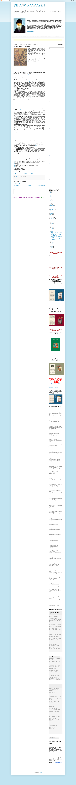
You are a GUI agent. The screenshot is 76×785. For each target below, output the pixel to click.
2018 (50, 201)
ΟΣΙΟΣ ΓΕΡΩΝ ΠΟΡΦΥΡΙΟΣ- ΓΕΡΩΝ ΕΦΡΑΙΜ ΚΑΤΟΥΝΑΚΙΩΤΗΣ (54, 702)
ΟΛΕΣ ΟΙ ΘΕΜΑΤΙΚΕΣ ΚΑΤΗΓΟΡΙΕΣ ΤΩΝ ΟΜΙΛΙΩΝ (54, 650)
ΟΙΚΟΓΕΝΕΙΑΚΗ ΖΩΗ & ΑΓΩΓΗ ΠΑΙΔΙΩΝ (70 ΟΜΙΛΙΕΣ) (54, 616)
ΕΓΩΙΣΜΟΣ (38, 177)
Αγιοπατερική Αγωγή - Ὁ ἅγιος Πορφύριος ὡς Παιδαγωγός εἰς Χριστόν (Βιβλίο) (54, 613)
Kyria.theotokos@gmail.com (23, 203)
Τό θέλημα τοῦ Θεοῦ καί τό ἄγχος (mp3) (54, 439)
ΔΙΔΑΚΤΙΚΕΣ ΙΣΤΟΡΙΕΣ (53, 725)
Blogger (41, 772)
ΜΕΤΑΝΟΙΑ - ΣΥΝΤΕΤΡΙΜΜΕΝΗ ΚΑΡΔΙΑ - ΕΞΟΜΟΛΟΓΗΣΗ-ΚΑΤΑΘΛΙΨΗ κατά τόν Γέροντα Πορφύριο (55, 590)
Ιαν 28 (52, 223)
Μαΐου (51, 214)
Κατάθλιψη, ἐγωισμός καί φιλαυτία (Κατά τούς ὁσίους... (56, 235)
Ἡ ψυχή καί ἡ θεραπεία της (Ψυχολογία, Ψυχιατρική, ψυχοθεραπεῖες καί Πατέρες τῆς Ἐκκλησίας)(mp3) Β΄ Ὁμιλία (54, 464)
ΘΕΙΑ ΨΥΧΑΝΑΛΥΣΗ (29, 5)
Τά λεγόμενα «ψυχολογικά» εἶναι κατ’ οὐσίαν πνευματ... (56, 237)
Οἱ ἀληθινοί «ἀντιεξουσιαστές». (53, 445)
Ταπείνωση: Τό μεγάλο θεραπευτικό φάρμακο (55, 534)
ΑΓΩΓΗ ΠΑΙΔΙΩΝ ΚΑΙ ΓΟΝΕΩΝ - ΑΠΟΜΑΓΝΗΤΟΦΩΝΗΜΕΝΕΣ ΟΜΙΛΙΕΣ (55, 723)
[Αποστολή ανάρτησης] (19, 176)
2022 (50, 196)
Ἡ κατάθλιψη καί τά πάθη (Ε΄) (54, 545)
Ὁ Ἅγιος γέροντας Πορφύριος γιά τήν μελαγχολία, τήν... (56, 233)
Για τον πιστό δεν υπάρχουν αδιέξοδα (54, 421)
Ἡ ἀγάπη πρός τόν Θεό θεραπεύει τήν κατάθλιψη (55, 557)
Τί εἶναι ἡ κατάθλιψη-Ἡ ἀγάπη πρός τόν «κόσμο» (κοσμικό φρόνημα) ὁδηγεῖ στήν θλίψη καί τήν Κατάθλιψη (55, 500)
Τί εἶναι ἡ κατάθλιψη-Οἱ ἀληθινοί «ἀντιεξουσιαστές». (55, 498)
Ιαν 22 (52, 231)
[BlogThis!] (22, 176)
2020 (50, 199)
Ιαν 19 (52, 243)
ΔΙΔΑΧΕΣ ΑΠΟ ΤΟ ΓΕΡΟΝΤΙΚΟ (54, 642)
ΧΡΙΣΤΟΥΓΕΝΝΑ (52, 730)
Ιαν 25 (52, 227)
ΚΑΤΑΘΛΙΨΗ (42, 177)
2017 (50, 203)
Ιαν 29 (52, 222)
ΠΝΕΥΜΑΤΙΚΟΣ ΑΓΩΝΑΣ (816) (54, 641)
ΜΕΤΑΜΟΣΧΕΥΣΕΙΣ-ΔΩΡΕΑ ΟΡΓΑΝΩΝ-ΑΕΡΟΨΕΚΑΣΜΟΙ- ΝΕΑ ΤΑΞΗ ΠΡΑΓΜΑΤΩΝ (54, 712)
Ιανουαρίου (52, 219)
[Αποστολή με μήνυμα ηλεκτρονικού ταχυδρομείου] (21, 176)
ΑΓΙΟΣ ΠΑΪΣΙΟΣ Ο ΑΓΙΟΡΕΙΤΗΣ (20, 177)
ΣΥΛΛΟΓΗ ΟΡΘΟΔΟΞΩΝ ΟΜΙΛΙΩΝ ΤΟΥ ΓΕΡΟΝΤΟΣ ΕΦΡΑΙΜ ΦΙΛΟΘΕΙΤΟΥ (54, 671)
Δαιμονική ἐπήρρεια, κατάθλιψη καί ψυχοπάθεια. (55, 452)
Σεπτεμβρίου (52, 209)
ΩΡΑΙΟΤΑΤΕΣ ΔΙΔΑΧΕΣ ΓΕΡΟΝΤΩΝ (53, 728)
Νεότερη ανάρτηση (16, 185)
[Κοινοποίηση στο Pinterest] (25, 176)
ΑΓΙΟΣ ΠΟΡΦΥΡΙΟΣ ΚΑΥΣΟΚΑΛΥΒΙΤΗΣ (30, 177)
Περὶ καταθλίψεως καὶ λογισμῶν (53, 520)
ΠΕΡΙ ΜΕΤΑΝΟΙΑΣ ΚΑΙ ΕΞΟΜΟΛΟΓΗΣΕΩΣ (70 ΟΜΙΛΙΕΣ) (55, 624)
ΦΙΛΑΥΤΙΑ (15, 178)
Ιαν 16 (52, 247)
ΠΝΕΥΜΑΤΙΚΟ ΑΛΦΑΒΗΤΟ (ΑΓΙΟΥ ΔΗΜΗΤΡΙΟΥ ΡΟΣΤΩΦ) (55, 629)
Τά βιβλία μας (50, 478)
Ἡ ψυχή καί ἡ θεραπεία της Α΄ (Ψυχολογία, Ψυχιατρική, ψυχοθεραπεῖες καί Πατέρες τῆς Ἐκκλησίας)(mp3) (54, 460)
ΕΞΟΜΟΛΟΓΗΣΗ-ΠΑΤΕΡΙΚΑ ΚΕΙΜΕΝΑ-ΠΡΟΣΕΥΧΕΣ (54, 694)
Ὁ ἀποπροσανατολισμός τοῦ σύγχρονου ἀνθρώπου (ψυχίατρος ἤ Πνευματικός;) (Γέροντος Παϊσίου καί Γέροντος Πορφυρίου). (55, 450)
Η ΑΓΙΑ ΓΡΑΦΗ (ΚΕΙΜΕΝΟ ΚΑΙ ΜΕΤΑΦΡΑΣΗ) (54, 659)
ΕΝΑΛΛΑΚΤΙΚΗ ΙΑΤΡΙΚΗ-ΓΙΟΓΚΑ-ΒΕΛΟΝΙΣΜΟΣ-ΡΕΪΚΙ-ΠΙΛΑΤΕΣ (55, 732)
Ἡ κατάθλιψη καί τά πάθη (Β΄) (54, 541)
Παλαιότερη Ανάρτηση (41, 185)
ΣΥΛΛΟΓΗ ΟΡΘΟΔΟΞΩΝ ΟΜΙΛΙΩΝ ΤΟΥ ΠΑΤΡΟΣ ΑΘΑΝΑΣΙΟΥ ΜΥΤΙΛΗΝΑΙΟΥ (54, 674)
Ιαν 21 (52, 241)
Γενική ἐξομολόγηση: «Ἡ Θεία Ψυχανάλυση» (55, 528)
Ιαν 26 (52, 226)
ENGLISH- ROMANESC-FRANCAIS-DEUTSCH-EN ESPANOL (54, 719)
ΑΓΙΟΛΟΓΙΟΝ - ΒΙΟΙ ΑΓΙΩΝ (54, 656)
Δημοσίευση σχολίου (18, 183)
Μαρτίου (51, 217)
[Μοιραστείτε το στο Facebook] (24, 176)
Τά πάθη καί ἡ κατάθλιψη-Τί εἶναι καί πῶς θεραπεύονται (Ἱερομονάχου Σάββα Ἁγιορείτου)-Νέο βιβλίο (55, 413)
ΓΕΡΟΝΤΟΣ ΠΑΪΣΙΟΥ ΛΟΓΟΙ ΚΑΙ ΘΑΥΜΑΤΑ (55, 699)
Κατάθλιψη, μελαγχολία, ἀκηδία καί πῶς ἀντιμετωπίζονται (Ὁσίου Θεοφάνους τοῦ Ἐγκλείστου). (54, 565)
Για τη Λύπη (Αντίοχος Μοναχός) (53, 525)
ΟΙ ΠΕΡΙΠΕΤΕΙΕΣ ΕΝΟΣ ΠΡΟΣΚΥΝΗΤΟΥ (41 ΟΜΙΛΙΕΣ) (54, 648)
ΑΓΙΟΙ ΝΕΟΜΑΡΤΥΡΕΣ (53, 692)
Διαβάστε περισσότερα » (30, 31)
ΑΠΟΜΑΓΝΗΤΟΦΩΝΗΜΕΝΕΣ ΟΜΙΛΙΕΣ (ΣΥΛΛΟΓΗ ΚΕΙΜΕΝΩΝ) (55, 634)
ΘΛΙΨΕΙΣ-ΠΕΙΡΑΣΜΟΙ (53, 704)
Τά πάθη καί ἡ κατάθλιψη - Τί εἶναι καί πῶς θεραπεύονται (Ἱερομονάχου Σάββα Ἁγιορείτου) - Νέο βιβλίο (55, 514)
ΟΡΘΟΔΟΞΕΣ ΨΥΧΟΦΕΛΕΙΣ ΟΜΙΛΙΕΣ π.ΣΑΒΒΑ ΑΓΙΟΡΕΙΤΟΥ (48, 36)
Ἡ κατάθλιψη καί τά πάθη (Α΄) (54, 540)
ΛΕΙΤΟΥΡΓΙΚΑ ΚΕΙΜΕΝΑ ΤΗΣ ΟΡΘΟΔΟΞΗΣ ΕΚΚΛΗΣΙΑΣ (54, 666)
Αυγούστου (52, 210)
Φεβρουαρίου (52, 218)
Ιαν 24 (52, 228)
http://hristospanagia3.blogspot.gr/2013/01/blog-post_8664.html (24, 173)
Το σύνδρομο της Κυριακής (52, 579)
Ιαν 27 (52, 224)
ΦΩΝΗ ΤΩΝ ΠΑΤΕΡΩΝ (53, 668)
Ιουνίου (51, 213)
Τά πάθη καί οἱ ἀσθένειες (52, 473)
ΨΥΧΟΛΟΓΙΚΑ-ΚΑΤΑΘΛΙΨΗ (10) (55, 626)
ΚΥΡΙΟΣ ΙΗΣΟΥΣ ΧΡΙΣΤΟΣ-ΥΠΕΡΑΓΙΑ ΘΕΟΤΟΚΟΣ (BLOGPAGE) (54, 686)
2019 (50, 200)
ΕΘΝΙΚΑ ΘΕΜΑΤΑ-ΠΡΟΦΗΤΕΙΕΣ (55, 714)
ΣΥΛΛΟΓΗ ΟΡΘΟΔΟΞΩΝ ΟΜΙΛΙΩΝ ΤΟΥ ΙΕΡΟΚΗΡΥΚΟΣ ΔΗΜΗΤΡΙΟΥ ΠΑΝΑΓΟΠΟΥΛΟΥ (55, 678)
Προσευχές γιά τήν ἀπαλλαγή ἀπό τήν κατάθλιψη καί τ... (56, 239)
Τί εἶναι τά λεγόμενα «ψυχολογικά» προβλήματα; (55, 519)
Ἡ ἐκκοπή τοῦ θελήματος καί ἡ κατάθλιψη (54, 529)
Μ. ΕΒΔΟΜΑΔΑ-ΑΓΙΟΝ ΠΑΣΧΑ (54, 716)
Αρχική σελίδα (15, 36)
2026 (50, 192)
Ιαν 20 (52, 242)
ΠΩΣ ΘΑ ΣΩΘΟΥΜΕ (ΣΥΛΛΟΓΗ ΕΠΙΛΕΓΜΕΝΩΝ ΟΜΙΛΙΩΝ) (55, 631)
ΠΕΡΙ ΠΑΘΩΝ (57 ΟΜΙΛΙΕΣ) (54, 636)
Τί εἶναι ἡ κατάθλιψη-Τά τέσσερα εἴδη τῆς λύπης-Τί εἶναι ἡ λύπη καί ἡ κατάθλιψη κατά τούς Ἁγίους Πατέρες (55, 493)
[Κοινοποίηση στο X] (23, 176)
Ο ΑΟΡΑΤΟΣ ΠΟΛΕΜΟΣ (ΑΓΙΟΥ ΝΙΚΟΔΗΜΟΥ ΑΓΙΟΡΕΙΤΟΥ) (55, 639)
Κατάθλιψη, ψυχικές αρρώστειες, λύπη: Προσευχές (55, 468)
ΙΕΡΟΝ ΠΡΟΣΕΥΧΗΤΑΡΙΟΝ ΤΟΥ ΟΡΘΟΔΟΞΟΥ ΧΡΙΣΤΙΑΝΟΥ (55, 662)
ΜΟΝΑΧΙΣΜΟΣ (52, 706)
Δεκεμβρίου (52, 205)
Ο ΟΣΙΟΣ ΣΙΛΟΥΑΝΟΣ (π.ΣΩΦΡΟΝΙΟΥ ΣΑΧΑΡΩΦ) (54, 645)
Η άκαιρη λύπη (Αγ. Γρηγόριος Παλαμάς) (54, 524)
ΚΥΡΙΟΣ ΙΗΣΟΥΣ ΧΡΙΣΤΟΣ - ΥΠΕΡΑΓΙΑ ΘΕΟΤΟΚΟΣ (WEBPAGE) (54, 689)
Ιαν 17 (52, 246)
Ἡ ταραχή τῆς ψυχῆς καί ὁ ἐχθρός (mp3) (54, 435)
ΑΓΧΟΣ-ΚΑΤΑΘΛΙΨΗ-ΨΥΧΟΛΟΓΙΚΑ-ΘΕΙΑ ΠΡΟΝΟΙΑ (54, 709)
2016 (50, 204)
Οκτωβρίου (52, 208)
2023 (50, 195)
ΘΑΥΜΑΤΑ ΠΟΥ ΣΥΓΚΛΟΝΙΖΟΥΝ (55, 696)
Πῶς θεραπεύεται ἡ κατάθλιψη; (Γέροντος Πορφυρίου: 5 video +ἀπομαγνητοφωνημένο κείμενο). (54, 570)
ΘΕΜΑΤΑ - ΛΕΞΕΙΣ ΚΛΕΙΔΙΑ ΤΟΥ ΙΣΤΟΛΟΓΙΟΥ (27, 36)
